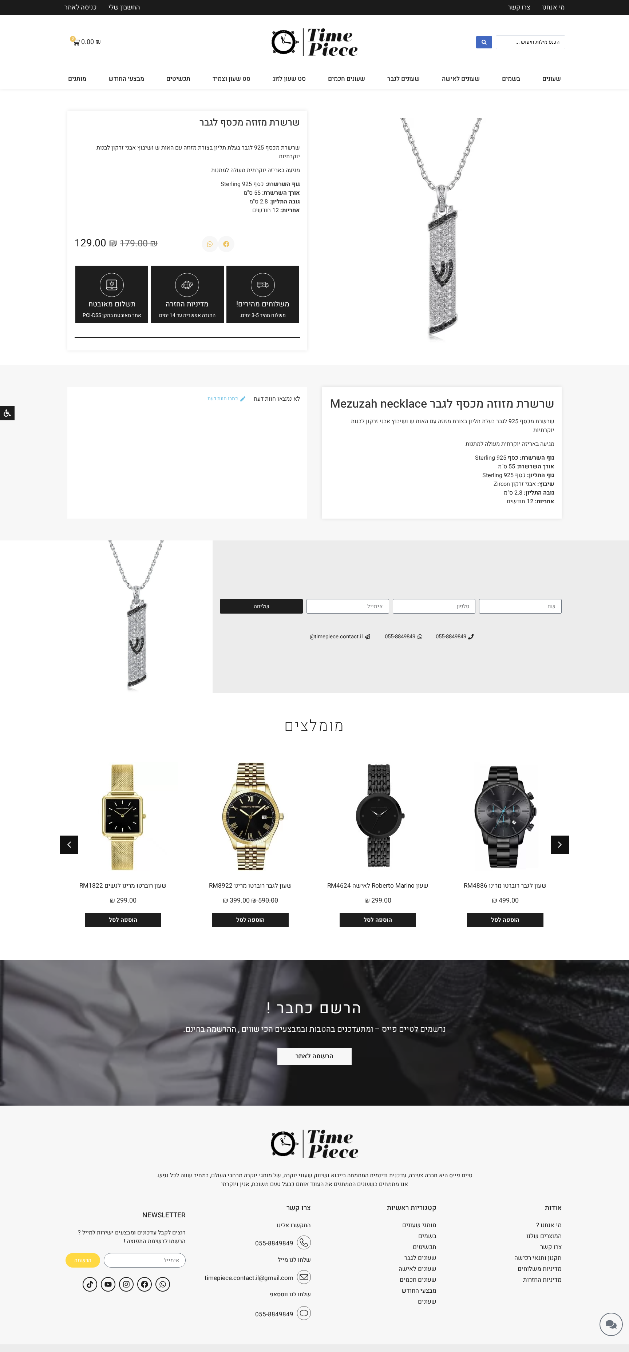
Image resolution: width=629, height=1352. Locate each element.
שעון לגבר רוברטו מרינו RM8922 (377, 885)
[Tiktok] (90, 1284)
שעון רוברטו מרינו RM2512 (123, 885)
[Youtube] (108, 1284)
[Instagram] (126, 1284)
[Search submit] (484, 42)
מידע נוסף (123, 920)
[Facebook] (144, 1284)
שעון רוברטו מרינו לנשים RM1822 (250, 885)
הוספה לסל (505, 920)
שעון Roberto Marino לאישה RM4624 (505, 885)
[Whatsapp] (162, 1284)
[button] (226, 244)
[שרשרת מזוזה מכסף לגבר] (441, 230)
